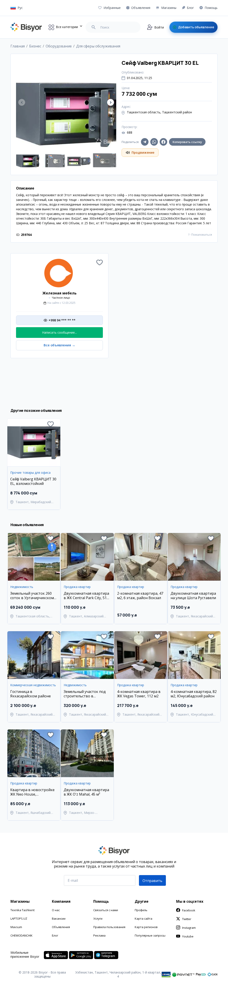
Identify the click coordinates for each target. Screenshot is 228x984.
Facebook (188, 910)
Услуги (97, 919)
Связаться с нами (105, 910)
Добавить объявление (196, 27)
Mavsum (16, 927)
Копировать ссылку (187, 142)
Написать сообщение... (59, 332)
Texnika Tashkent (22, 910)
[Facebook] (163, 142)
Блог (55, 935)
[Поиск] (93, 27)
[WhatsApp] (154, 142)
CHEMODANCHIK (21, 935)
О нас (56, 910)
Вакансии (58, 919)
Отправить (152, 880)
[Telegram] (145, 142)
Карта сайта (143, 919)
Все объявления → (59, 345)
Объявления (61, 927)
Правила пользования (109, 927)
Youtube (187, 936)
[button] (110, 102)
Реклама (99, 935)
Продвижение (143, 152)
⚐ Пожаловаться (200, 235)
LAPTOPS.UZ (18, 919)
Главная (17, 46)
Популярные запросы (150, 935)
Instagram (189, 928)
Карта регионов (146, 927)
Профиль (141, 910)
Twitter (186, 919)
